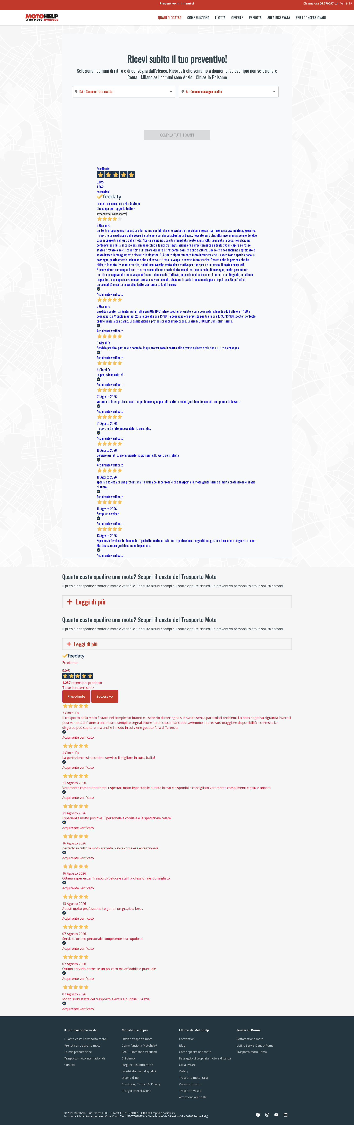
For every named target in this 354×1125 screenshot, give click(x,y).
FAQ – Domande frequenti (139, 1052)
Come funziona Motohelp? (139, 1045)
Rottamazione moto (249, 1039)
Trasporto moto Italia (193, 1078)
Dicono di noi (130, 1078)
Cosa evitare (187, 1065)
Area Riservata (278, 17)
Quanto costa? (170, 17)
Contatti (69, 1065)
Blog (182, 1045)
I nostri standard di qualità (139, 1071)
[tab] (177, 602)
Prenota (255, 17)
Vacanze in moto (190, 1084)
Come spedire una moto (195, 1052)
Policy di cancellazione (136, 1091)
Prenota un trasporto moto (82, 1045)
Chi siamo (128, 1058)
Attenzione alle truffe (193, 1097)
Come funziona (198, 17)
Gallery (183, 1071)
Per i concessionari (311, 17)
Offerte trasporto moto (137, 1039)
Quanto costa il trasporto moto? (85, 1039)
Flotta (220, 17)
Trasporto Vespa (190, 1091)
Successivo (104, 696)
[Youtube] (276, 1115)
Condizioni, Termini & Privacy (141, 1084)
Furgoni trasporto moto (137, 1065)
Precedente (76, 696)
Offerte (237, 17)
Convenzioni (187, 1039)
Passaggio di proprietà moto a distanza (205, 1058)
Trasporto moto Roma (251, 1052)
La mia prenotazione (78, 1052)
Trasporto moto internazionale (84, 1058)
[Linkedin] (285, 1115)
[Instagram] (267, 1115)
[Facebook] (258, 1115)
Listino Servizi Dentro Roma (254, 1045)
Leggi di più (91, 601)
